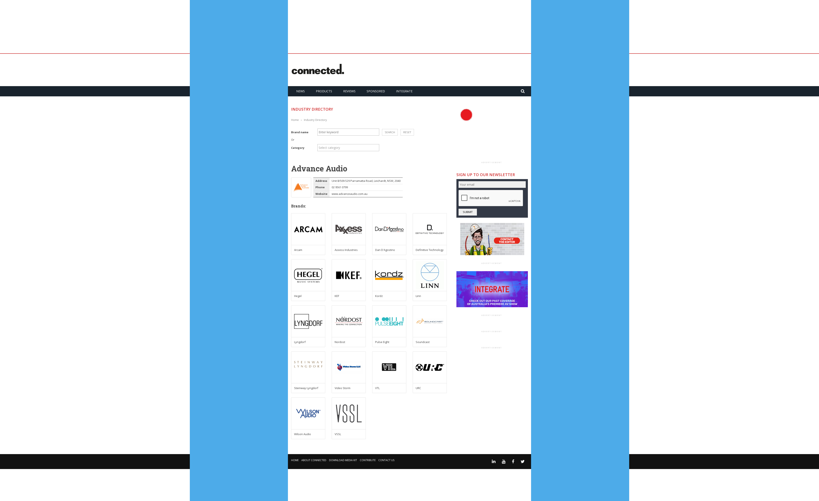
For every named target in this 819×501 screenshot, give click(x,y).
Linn (418, 296)
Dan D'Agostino (385, 250)
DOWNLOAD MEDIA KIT (343, 460)
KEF (337, 296)
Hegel (298, 296)
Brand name (299, 132)
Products (324, 91)
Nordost (340, 342)
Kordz (379, 296)
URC (418, 388)
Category (297, 148)
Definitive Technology (430, 250)
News (300, 91)
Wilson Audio (302, 434)
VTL (377, 388)
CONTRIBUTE (368, 460)
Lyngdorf (300, 342)
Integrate (404, 91)
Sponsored (376, 91)
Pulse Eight (382, 342)
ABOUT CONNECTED (313, 460)
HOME (295, 460)
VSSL (338, 434)
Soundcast (423, 342)
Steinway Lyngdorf (306, 388)
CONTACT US (386, 460)
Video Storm (342, 388)
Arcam (298, 250)
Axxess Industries (346, 250)
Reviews (349, 91)
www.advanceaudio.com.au (349, 194)
